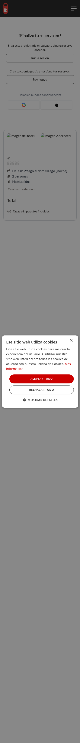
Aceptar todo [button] (42, 379)
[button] (40, 399)
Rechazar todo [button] (41, 390)
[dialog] (40, 371)
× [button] (71, 340)
